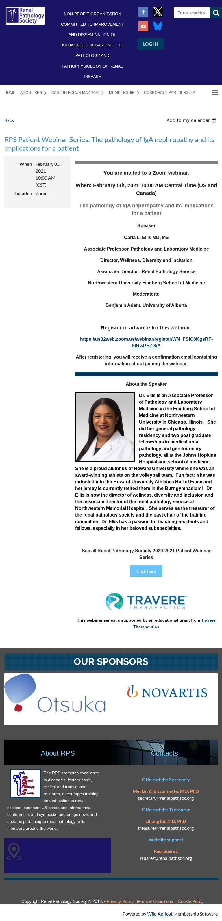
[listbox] (192, 120)
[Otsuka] (55, 710)
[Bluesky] (158, 26)
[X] (158, 12)
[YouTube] (143, 26)
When (25, 164)
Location (23, 193)
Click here (146, 571)
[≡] (209, 92)
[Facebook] (143, 12)
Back (9, 120)
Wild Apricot (160, 913)
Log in (150, 43)
